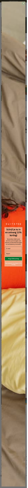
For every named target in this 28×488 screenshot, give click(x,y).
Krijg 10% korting (13, 258)
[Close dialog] (23, 3)
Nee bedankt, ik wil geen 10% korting (13, 263)
